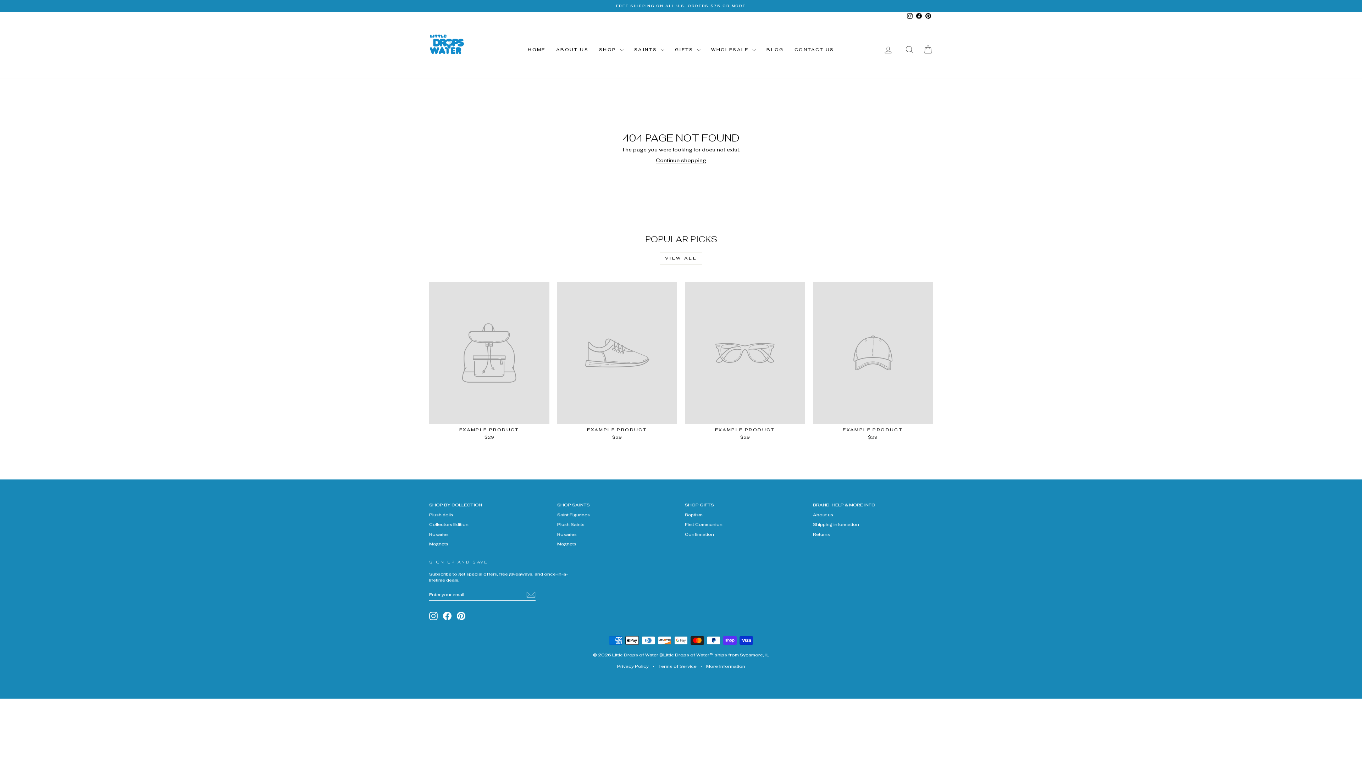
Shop (608, 49)
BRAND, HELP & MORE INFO (844, 504)
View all (681, 258)
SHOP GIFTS (699, 504)
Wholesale (731, 49)
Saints (646, 49)
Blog (775, 49)
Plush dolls (441, 514)
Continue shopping (681, 160)
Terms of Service (677, 666)
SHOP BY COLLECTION (455, 504)
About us (572, 49)
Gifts (685, 49)
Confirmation (699, 534)
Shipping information (836, 524)
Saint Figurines (573, 514)
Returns (821, 534)
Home (537, 49)
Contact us (814, 49)
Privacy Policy (633, 666)
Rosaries (439, 534)
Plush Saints (571, 524)
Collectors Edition (449, 524)
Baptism (694, 514)
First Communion (703, 524)
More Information (725, 666)
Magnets (438, 543)
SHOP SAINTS (573, 504)
